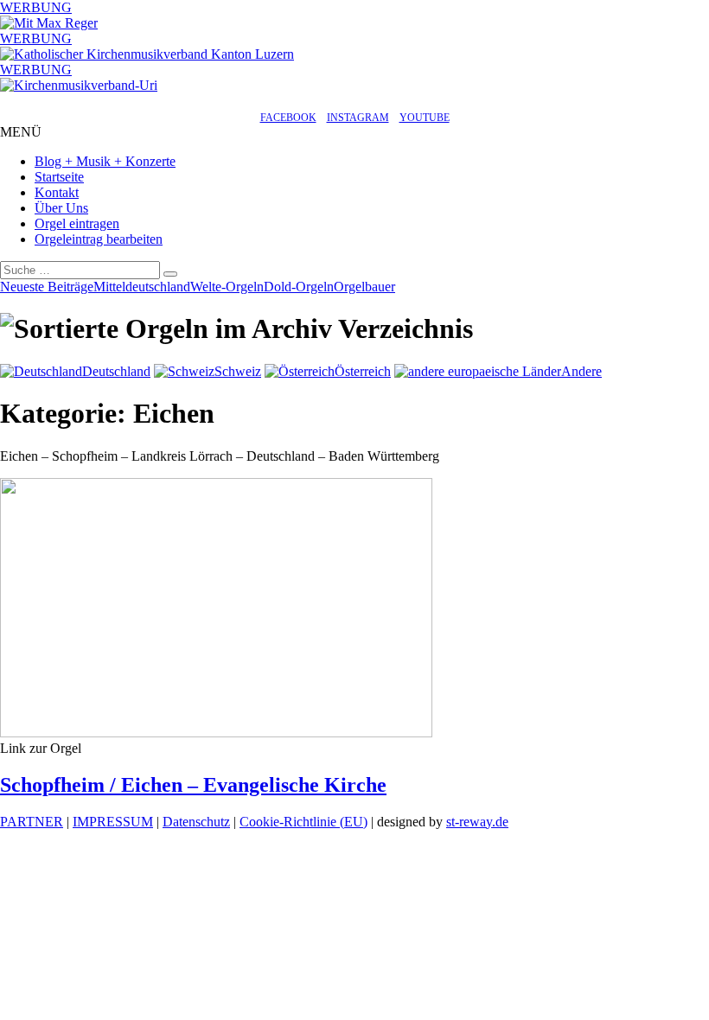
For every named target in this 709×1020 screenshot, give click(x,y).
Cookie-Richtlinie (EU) (303, 821)
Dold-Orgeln (299, 286)
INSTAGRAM (358, 118)
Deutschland (116, 371)
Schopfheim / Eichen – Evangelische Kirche (193, 785)
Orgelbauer (364, 286)
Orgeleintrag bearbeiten (99, 239)
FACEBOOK (288, 118)
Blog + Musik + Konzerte (105, 161)
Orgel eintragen (77, 223)
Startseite (59, 176)
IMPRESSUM (113, 821)
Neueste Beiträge (46, 286)
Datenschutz (196, 821)
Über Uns (61, 208)
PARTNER (31, 821)
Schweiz (237, 371)
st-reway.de (477, 821)
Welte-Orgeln (227, 286)
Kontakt (57, 192)
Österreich (363, 371)
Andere (581, 371)
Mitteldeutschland (141, 286)
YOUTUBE (424, 118)
